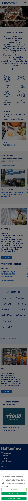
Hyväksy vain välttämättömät (14, 493)
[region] (14, 485)
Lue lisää (7, 486)
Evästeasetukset (14, 489)
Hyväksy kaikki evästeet (14, 498)
